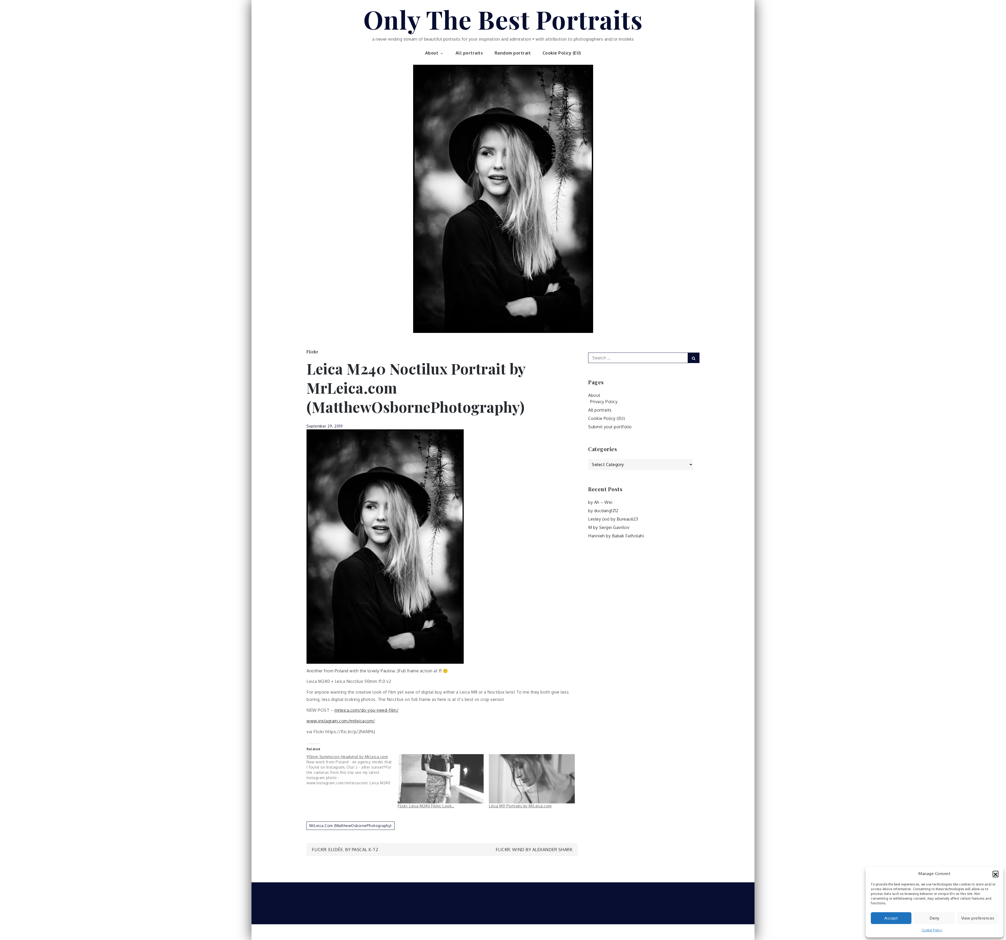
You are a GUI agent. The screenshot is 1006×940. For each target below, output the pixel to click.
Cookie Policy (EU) (562, 53)
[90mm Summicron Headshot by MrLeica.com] (352, 770)
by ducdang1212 (603, 510)
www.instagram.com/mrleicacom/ (341, 720)
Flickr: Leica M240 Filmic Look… (426, 806)
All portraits (469, 53)
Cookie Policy (932, 930)
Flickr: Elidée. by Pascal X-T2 (345, 849)
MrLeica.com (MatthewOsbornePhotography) (350, 825)
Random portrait (513, 53)
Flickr (312, 351)
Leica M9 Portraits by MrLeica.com (520, 806)
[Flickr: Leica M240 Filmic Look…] (441, 778)
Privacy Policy (603, 401)
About (432, 53)
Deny (934, 918)
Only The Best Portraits (503, 19)
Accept (891, 918)
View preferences (977, 918)
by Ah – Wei (600, 502)
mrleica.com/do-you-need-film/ (367, 710)
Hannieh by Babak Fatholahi (616, 535)
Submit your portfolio (610, 426)
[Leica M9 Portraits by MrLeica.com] (532, 778)
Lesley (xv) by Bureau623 (613, 519)
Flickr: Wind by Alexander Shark (534, 849)
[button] (995, 873)
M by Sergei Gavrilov (608, 527)
